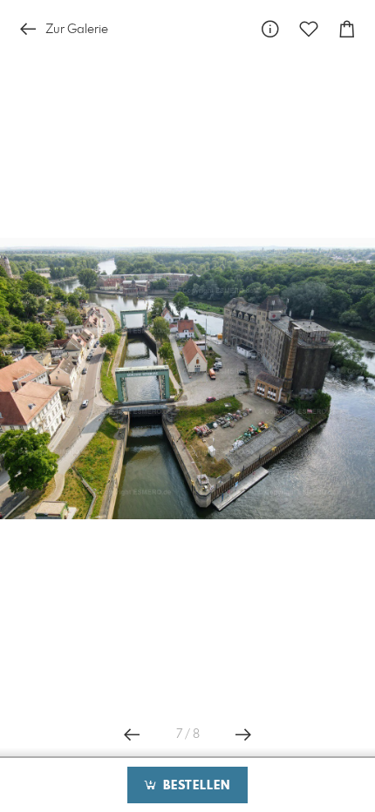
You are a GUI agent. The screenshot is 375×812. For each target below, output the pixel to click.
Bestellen (194, 786)
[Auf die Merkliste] (308, 29)
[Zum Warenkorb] (347, 29)
